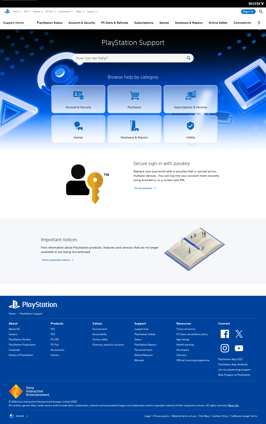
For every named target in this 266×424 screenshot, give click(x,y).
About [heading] (13, 323)
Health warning (185, 344)
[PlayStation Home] (7, 12)
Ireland (20, 416)
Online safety (100, 339)
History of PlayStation (21, 355)
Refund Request (143, 355)
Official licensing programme (192, 360)
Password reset (143, 350)
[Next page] (258, 22)
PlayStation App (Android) (233, 364)
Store (15, 11)
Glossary (181, 355)
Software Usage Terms (244, 416)
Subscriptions (143, 23)
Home (12, 313)
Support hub (141, 329)
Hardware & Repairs (189, 23)
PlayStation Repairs (145, 344)
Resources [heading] (183, 323)
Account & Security (82, 23)
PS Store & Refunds (114, 23)
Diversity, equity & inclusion (108, 344)
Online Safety (218, 23)
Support (91, 11)
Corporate (14, 350)
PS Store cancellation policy (192, 334)
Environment (99, 329)
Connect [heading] (224, 323)
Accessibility (99, 334)
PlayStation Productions (22, 344)
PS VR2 (55, 339)
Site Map (204, 416)
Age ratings (183, 339)
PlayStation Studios (20, 339)
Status (138, 339)
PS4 (53, 334)
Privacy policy (161, 416)
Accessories (64, 11)
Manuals (139, 360)
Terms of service (185, 329)
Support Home (13, 23)
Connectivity (242, 23)
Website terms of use (184, 416)
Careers (13, 334)
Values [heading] (97, 323)
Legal (147, 416)
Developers (182, 350)
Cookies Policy (220, 416)
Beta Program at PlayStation (234, 375)
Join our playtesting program (234, 369)
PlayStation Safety (144, 334)
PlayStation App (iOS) (230, 359)
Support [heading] (140, 323)
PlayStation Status (50, 23)
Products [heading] (57, 323)
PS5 (25, 11)
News (78, 11)
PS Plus (49, 11)
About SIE (14, 329)
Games (36, 11)
